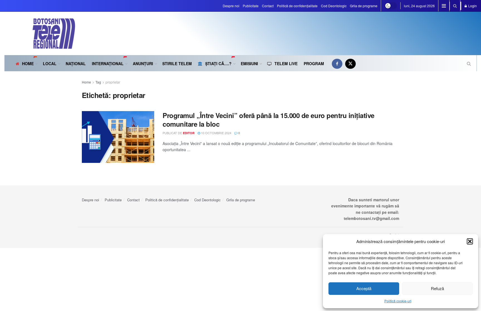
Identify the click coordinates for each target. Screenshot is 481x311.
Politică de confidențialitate (297, 5)
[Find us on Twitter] (350, 63)
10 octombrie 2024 (215, 133)
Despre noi (231, 5)
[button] (470, 241)
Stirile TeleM (177, 63)
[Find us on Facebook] (337, 63)
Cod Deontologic (334, 5)
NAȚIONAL (76, 63)
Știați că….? (218, 63)
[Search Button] (455, 5)
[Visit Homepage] (39, 33)
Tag (98, 82)
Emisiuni (249, 63)
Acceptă (363, 288)
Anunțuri (143, 63)
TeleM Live (286, 63)
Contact (268, 5)
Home (28, 63)
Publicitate (251, 5)
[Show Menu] (444, 6)
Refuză (437, 288)
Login (472, 5)
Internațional (108, 63)
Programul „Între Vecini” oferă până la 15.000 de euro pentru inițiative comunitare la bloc (268, 120)
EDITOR (189, 133)
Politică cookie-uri (397, 300)
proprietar (112, 82)
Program (314, 63)
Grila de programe (363, 5)
